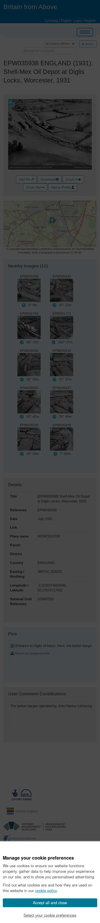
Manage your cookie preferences (38, 857)
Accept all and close (50, 902)
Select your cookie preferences (49, 915)
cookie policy (46, 890)
